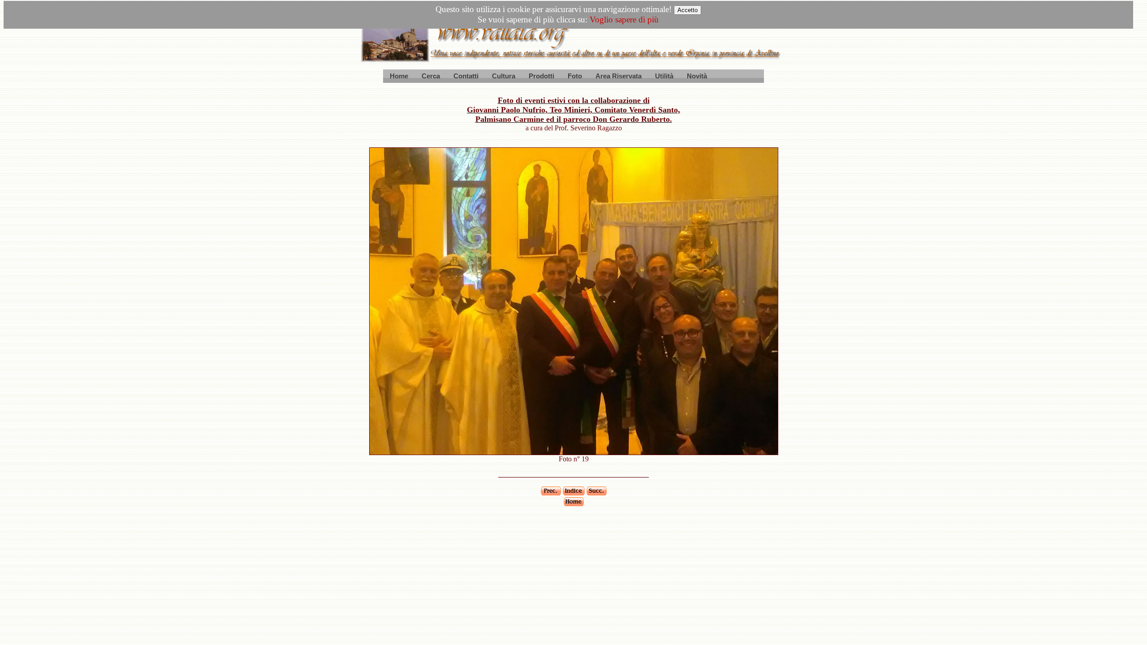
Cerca (431, 76)
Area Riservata (618, 76)
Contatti (466, 76)
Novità (697, 76)
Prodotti (541, 76)
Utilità (664, 76)
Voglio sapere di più (624, 19)
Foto (575, 76)
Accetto (687, 10)
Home (399, 76)
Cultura (503, 76)
